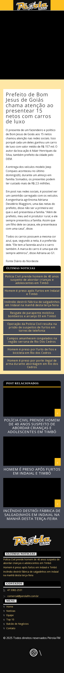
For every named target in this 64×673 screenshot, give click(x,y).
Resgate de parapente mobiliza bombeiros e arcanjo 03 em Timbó (32, 314)
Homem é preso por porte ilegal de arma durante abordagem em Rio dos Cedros (32, 364)
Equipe (10, 615)
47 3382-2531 (14, 590)
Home (9, 606)
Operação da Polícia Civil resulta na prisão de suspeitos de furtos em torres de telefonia (32, 327)
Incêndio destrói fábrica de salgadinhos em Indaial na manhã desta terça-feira (32, 303)
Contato (10, 628)
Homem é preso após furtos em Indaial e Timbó (32, 292)
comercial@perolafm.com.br (23, 596)
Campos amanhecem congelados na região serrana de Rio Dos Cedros (32, 340)
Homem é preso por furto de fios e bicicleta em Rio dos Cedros (32, 351)
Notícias (10, 610)
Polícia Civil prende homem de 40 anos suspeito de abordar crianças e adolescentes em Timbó (32, 280)
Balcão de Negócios (17, 623)
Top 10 (10, 619)
